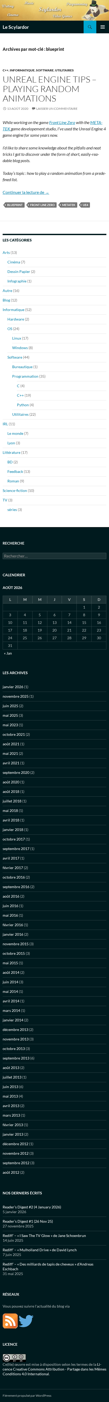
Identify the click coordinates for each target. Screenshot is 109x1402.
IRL (5, 424)
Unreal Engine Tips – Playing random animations (50, 89)
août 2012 (11, 1172)
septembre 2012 (16, 1163)
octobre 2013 (14, 1048)
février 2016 (13, 925)
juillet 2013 (12, 1077)
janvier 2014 (13, 1020)
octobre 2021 (14, 734)
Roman (13, 481)
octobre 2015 (14, 953)
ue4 (85, 205)
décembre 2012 (15, 1143)
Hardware (15, 319)
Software (45, 70)
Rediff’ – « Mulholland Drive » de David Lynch (40, 1250)
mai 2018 (10, 810)
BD (10, 462)
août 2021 (11, 744)
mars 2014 (11, 1010)
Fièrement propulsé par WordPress (27, 1396)
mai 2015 (10, 963)
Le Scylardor (16, 27)
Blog (6, 300)
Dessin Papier (18, 271)
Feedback (15, 471)
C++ (5, 70)
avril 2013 (11, 1105)
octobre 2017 (14, 839)
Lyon (11, 443)
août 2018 (11, 791)
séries (12, 509)
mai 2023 (10, 725)
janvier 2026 (13, 686)
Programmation (25, 376)
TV (5, 500)
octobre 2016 (14, 877)
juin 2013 (10, 1086)
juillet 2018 (12, 801)
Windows (20, 347)
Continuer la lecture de (26, 192)
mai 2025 (10, 715)
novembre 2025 (16, 696)
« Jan (8, 653)
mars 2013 (11, 1115)
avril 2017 (11, 858)
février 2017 (13, 867)
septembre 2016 (16, 886)
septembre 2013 (16, 1058)
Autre (7, 290)
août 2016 (11, 896)
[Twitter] (26, 1320)
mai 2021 (10, 753)
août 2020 (11, 782)
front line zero (42, 205)
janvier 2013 (13, 1134)
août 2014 (11, 972)
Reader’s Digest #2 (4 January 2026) (32, 1207)
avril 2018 (11, 820)
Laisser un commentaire (57, 109)
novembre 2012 (16, 1153)
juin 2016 (10, 905)
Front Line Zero (62, 122)
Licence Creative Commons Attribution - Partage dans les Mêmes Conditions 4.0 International (54, 1369)
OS (9, 328)
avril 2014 (11, 1001)
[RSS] (10, 1320)
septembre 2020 (16, 772)
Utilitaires (64, 70)
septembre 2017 (16, 848)
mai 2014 (10, 991)
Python (23, 405)
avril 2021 (11, 763)
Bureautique (22, 366)
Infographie (16, 281)
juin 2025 (10, 706)
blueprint (15, 205)
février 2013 (13, 1124)
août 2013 (11, 1067)
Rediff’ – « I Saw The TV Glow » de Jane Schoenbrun (44, 1235)
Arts (6, 252)
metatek (68, 205)
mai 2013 (10, 1096)
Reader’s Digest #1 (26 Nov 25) (28, 1221)
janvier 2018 (13, 829)
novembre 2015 (16, 944)
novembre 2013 (16, 1039)
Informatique (22, 70)
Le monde (15, 433)
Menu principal (102, 27)
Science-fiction (15, 490)
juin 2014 (10, 982)
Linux (16, 338)
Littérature (11, 452)
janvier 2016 (13, 934)
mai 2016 (10, 915)
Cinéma (13, 262)
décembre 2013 (15, 1029)
